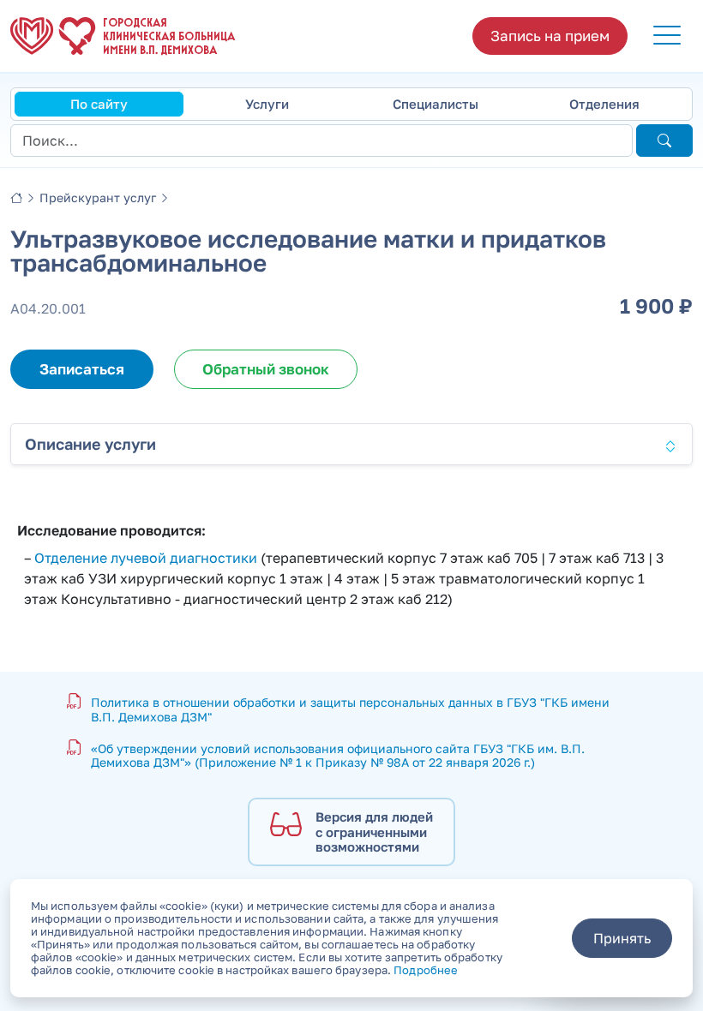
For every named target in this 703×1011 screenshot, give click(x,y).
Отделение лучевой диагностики (145, 557)
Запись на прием (550, 36)
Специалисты (435, 103)
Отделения (604, 103)
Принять (622, 938)
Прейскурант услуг (97, 197)
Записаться (81, 369)
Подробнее (426, 970)
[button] (667, 36)
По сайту (99, 103)
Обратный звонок (265, 369)
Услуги (267, 103)
